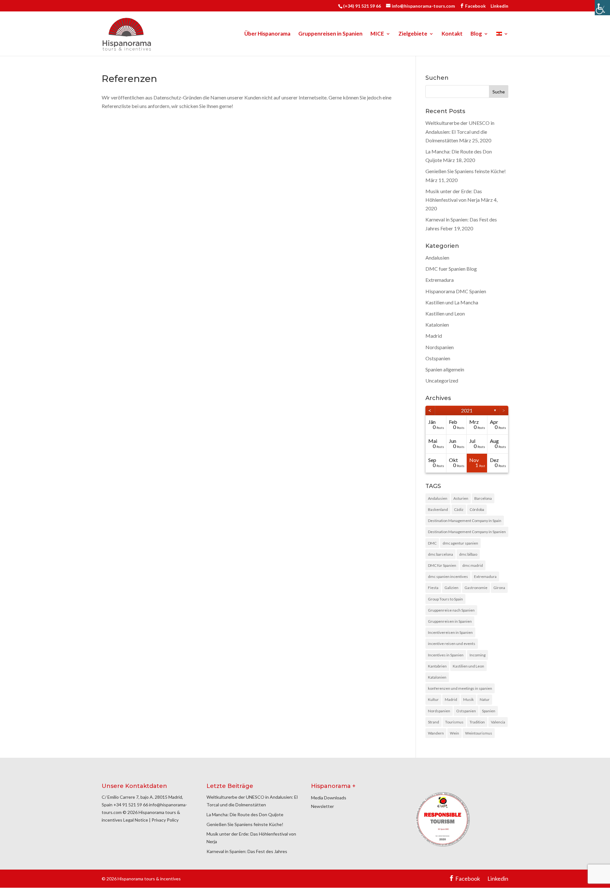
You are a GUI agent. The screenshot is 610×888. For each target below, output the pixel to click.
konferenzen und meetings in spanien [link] (460, 688)
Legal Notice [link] (135, 820)
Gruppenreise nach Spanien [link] (451, 610)
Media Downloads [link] (328, 797)
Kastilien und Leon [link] (445, 313)
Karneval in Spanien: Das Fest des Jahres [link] (247, 851)
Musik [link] (468, 699)
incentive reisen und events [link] (451, 643)
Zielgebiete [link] (412, 34)
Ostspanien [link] (437, 358)
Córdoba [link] (477, 509)
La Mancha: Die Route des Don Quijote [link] (245, 814)
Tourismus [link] (454, 722)
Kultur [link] (433, 699)
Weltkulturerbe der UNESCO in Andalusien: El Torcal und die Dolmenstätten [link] (459, 131)
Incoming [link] (477, 655)
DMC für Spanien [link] (442, 565)
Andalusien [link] (437, 257)
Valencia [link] (498, 722)
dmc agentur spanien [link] (460, 543)
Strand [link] (433, 722)
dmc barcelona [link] (440, 554)
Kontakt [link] (452, 34)
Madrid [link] (433, 336)
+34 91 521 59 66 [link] (130, 804)
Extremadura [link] (439, 280)
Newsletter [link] (322, 806)
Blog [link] (476, 34)
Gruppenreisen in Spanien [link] (330, 34)
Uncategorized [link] (441, 380)
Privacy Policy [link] (165, 820)
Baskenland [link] (438, 509)
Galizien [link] (451, 587)
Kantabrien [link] (437, 666)
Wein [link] (454, 733)
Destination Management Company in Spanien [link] (467, 531)
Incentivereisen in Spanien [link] (450, 632)
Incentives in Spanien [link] (446, 655)
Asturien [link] (460, 498)
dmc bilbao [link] (468, 554)
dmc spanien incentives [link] (448, 576)
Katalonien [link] (437, 325)
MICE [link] (377, 34)
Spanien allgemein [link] (444, 369)
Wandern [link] (436, 733)
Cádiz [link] (459, 509)
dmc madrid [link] (472, 565)
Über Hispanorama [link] (267, 34)
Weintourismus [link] (478, 733)
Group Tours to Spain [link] (445, 599)
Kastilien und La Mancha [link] (451, 302)
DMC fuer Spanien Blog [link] (451, 269)
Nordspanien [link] (439, 347)
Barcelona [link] (483, 498)
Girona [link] (499, 587)
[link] (602, 7)
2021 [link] (466, 410)
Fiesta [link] (433, 587)
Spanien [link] (488, 710)
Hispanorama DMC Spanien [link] (455, 291)
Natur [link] (485, 699)
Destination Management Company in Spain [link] (464, 520)
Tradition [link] (477, 722)
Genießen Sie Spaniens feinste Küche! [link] (465, 171)
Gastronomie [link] (475, 587)
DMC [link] (432, 543)
